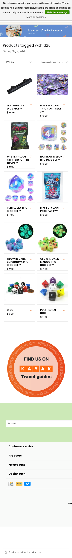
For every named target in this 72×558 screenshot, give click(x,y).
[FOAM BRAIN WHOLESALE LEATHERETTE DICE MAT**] (19, 84)
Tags (15, 51)
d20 (22, 51)
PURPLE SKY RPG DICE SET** (17, 209)
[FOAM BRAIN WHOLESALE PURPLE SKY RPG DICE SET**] (19, 187)
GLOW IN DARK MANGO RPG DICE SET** (49, 262)
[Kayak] (36, 368)
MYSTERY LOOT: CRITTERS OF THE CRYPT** (18, 160)
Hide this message (57, 12)
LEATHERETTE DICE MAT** (15, 107)
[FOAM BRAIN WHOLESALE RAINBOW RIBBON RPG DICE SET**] (52, 135)
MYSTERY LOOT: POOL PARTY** (50, 209)
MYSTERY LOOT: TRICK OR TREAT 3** (50, 109)
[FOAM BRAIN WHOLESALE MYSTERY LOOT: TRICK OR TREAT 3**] (52, 84)
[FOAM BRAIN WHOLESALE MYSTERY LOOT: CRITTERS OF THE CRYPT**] (19, 135)
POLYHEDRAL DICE (48, 311)
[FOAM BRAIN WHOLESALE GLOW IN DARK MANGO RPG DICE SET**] (52, 237)
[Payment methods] (12, 483)
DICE (10, 310)
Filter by (9, 62)
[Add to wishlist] (31, 105)
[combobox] (36, 552)
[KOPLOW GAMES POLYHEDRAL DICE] (52, 289)
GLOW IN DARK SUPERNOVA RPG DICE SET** (17, 262)
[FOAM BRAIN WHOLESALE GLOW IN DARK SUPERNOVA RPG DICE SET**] (19, 237)
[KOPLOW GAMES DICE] (19, 289)
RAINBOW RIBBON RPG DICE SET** (51, 158)
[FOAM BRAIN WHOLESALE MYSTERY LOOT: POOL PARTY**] (52, 187)
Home (6, 51)
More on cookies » (36, 17)
